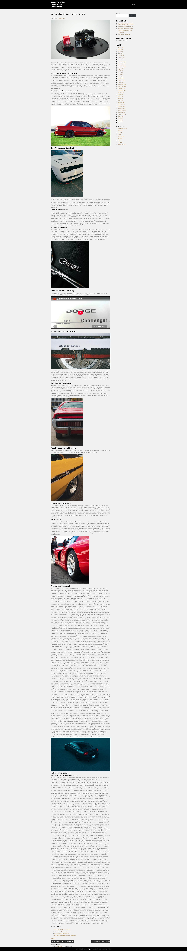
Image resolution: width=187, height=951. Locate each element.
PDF (119, 140)
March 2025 (121, 78)
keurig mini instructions (124, 34)
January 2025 (121, 82)
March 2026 (121, 55)
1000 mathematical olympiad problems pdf (62, 941)
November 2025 (122, 63)
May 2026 (120, 51)
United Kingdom (122, 144)
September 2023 (122, 114)
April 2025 (120, 77)
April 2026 (120, 53)
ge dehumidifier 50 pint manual (62, 933)
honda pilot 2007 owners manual (62, 930)
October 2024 (121, 88)
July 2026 (120, 49)
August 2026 (121, 47)
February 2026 (121, 57)
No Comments (61, 18)
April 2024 (120, 100)
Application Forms (122, 128)
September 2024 (122, 90)
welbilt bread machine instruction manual (65, 935)
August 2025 (121, 69)
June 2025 (120, 73)
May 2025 (120, 75)
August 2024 (121, 92)
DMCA (133, 4)
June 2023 (120, 120)
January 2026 (121, 59)
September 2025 (122, 67)
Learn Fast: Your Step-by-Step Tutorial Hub (58, 4)
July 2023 (120, 118)
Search (118, 13)
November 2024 (122, 86)
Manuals (53, 938)
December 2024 (122, 84)
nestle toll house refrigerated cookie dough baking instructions (126, 23)
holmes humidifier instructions (125, 26)
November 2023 (122, 110)
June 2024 (120, 96)
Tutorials (120, 142)
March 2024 (121, 102)
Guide (119, 134)
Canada (120, 132)
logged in (59, 946)
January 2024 (121, 106)
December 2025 (122, 61)
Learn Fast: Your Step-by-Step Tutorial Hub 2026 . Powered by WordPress (93, 949)
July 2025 (120, 71)
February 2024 (121, 104)
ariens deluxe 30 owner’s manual (62, 931)
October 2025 (121, 65)
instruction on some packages (125, 28)
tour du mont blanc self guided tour (101, 941)
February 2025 (121, 80)
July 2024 (120, 94)
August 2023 (121, 116)
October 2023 (121, 112)
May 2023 (120, 122)
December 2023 (122, 108)
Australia (120, 130)
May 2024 (120, 98)
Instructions (121, 136)
